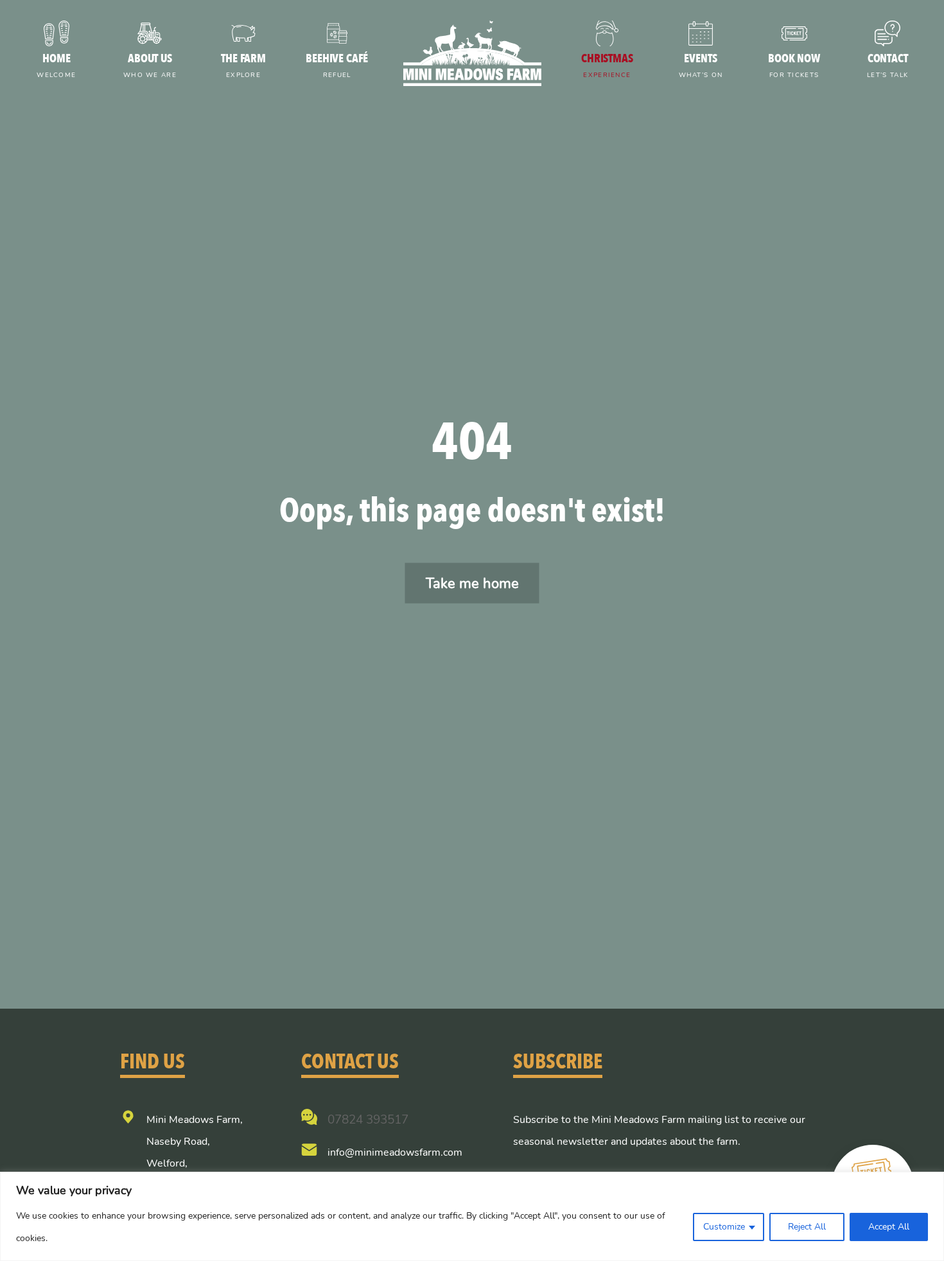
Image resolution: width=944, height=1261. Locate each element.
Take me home (472, 583)
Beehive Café (337, 65)
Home (56, 65)
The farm (243, 65)
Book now (794, 65)
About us (150, 65)
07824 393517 (368, 1119)
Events (701, 65)
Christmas (607, 65)
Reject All (807, 1227)
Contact (887, 65)
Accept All (888, 1227)
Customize (724, 1227)
